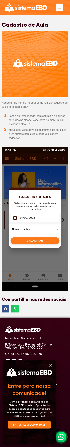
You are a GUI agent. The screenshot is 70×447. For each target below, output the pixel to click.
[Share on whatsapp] (15, 308)
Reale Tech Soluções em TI (23, 338)
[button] (50, 365)
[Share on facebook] (5, 308)
